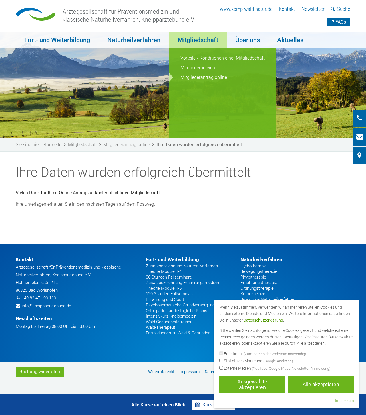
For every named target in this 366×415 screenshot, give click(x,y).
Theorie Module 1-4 (164, 271)
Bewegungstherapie (258, 271)
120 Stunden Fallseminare (170, 293)
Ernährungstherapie (258, 282)
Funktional (264, 353)
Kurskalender (216, 405)
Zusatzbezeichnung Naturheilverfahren (182, 266)
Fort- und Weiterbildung (57, 40)
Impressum (190, 371)
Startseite (52, 144)
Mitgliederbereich (197, 68)
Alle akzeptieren (321, 384)
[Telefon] (359, 118)
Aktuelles (290, 40)
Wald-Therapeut (160, 327)
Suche (343, 9)
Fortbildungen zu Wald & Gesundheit (179, 333)
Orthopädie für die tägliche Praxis (176, 310)
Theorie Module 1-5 (164, 288)
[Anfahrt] (359, 155)
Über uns (247, 40)
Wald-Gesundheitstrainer (169, 321)
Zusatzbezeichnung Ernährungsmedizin (182, 282)
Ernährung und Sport (165, 299)
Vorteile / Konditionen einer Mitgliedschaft (222, 58)
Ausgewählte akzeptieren (252, 384)
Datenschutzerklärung (263, 320)
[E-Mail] (359, 137)
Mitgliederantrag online (203, 77)
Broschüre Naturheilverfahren (267, 299)
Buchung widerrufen (39, 371)
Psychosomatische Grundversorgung (180, 305)
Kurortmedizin (253, 293)
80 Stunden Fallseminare (169, 277)
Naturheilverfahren (133, 40)
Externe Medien (276, 368)
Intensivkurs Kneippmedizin (171, 316)
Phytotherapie (253, 277)
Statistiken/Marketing (258, 361)
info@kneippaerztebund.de (46, 305)
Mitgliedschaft (198, 40)
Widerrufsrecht (161, 371)
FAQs (340, 22)
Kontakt (287, 9)
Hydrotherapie (253, 266)
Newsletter (313, 9)
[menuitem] (246, 9)
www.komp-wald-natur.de (246, 9)
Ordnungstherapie (257, 288)
